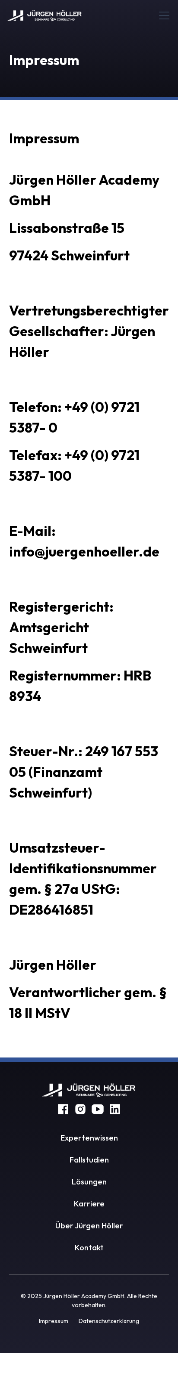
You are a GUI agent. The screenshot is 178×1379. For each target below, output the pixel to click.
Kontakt (89, 1247)
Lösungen (89, 1182)
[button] (162, 15)
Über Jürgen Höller (89, 1226)
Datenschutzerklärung (109, 1321)
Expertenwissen (89, 1138)
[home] (45, 15)
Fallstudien (89, 1160)
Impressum (53, 1321)
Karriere (89, 1204)
